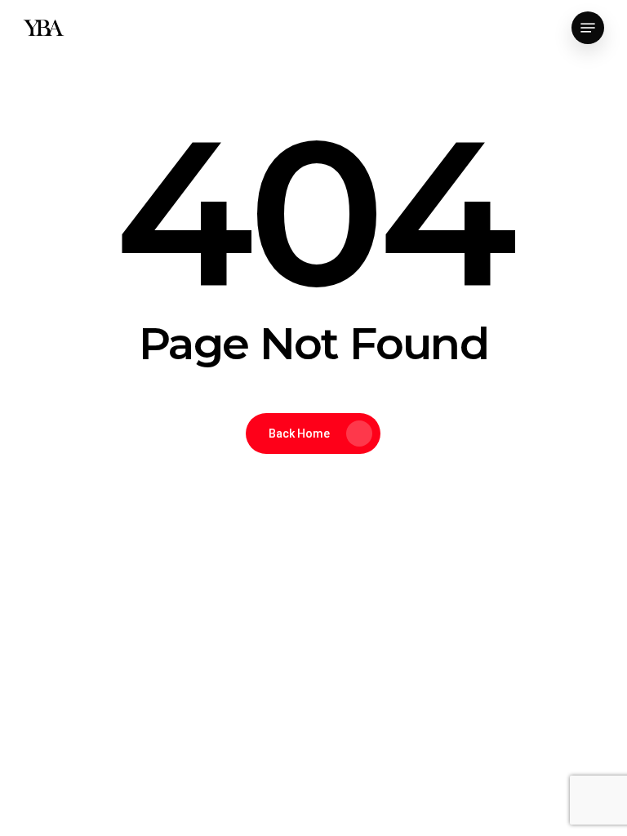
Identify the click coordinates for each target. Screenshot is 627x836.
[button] (587, 28)
